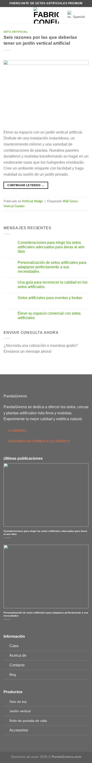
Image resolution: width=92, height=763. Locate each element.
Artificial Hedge (32, 201)
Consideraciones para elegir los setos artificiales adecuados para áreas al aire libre (51, 247)
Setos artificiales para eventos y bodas (50, 298)
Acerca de (17, 655)
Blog (12, 674)
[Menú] (6, 15)
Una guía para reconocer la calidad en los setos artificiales (53, 284)
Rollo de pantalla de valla (28, 721)
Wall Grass (70, 201)
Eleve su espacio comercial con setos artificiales (49, 315)
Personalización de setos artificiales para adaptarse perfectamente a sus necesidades (52, 267)
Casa (13, 646)
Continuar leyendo (25, 185)
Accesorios (18, 730)
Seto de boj (17, 702)
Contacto (17, 665)
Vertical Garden (14, 206)
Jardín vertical (19, 711)
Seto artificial (16, 31)
